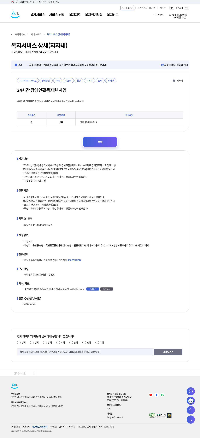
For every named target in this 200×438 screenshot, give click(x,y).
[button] (127, 8)
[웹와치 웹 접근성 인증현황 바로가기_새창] (152, 417)
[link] (59, 394)
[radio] (19, 342)
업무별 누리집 (19, 373)
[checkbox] (174, 80)
